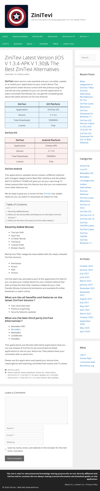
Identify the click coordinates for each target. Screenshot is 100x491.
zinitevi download (28, 372)
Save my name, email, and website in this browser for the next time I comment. (37, 449)
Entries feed (85, 358)
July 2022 (84, 273)
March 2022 (85, 280)
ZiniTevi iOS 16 (87, 218)
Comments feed (87, 362)
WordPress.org (87, 365)
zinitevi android (14, 372)
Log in (83, 354)
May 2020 (85, 327)
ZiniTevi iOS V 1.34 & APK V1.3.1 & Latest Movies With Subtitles (33, 378)
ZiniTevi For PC (68, 36)
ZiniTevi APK (37, 36)
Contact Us (79, 484)
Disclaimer (44, 43)
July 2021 (84, 302)
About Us (69, 484)
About (29, 43)
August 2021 (86, 298)
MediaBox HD (86, 173)
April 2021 (85, 309)
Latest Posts (68, 43)
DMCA (55, 43)
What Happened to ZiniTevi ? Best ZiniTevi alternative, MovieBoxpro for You (87, 90)
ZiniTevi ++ (84, 36)
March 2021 (85, 313)
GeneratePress (32, 487)
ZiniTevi (41, 15)
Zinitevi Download (20, 36)
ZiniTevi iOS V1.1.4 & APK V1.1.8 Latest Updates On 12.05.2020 (33, 375)
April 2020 (85, 331)
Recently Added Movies (18, 211)
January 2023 (86, 269)
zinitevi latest (50, 372)
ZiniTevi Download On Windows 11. (86, 113)
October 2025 (86, 266)
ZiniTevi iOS (52, 36)
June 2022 (85, 277)
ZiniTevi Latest (14, 370)
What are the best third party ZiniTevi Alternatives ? (31, 220)
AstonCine (18, 43)
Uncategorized (87, 180)
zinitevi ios (40, 372)
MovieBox (16, 329)
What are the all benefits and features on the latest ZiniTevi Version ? (34, 216)
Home (5, 36)
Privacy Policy (92, 484)
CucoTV (5, 43)
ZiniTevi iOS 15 (87, 215)
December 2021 (87, 288)
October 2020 (86, 317)
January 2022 (86, 284)
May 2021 (85, 306)
